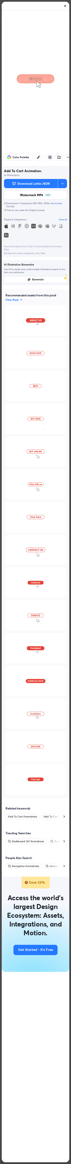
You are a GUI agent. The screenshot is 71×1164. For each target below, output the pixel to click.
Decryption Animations (25, 866)
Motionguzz (13, 175)
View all (63, 219)
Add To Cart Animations (22, 816)
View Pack (12, 300)
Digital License (37, 210)
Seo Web (40, 253)
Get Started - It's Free (35, 950)
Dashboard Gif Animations (28, 841)
